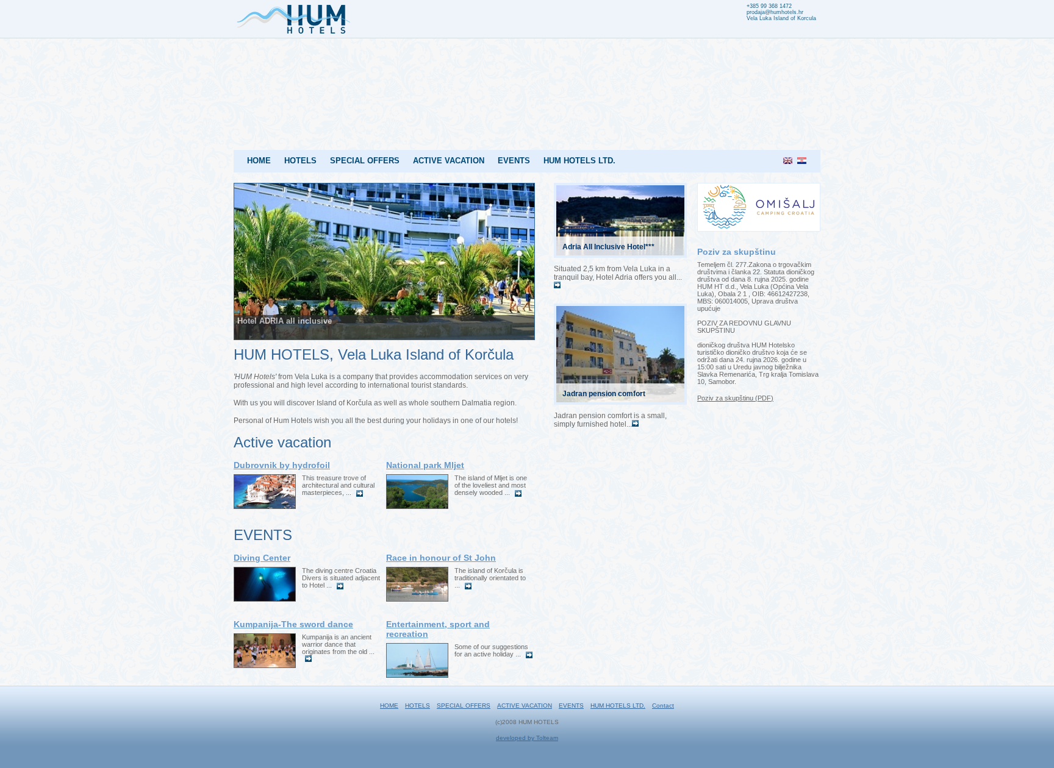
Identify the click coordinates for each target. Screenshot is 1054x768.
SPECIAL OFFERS (365, 160)
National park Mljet (425, 465)
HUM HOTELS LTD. (579, 160)
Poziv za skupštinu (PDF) (735, 398)
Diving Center (262, 558)
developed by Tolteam (527, 737)
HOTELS (300, 160)
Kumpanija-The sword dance (293, 624)
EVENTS (514, 160)
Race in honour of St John (441, 558)
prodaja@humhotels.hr (775, 12)
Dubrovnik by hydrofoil (282, 465)
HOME (259, 160)
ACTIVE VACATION (448, 160)
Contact (663, 705)
